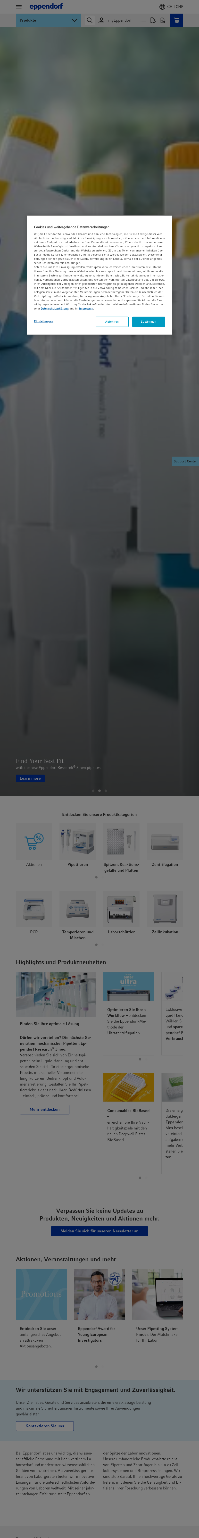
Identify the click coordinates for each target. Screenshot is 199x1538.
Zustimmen (148, 321)
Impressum (86, 308)
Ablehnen (112, 321)
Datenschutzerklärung (55, 308)
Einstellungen (43, 321)
